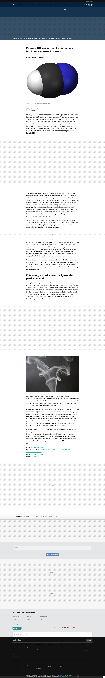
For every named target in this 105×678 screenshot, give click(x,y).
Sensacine (38, 647)
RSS (71, 627)
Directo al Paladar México (52, 665)
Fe (27, 622)
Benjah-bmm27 (38, 454)
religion (14, 622)
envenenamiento (48, 516)
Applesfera (15, 651)
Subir (88, 640)
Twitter (40, 57)
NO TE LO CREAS (64, 5)
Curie (55, 516)
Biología (28, 619)
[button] (34, 109)
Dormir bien (57, 607)
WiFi (30, 38)
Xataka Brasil (16, 667)
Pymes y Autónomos (85, 649)
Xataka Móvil (16, 649)
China (44, 38)
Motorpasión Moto (64, 649)
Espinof (38, 649)
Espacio (54, 38)
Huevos (59, 38)
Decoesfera (74, 649)
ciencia (42, 622)
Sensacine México (40, 665)
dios (41, 624)
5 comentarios (31, 57)
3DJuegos (27, 647)
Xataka (14, 647)
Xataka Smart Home (16, 653)
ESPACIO (31, 5)
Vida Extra (27, 649)
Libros (34, 38)
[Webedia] (89, 1)
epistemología (16, 624)
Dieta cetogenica (38, 607)
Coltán (30, 607)
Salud (41, 619)
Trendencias (74, 647)
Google (64, 38)
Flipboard (87, 5)
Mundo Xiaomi (16, 656)
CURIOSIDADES (53, 5)
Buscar (89, 634)
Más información (63, 676)
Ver (53, 554)
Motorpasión (63, 647)
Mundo (70, 38)
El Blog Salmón (86, 647)
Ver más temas (17, 628)
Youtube (91, 5)
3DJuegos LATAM (28, 665)
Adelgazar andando (48, 607)
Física (33, 516)
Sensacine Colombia (38, 667)
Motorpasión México (63, 665)
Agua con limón (65, 607)
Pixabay (35, 456)
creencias (29, 624)
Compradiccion (75, 651)
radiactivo (39, 516)
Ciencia (25, 38)
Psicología (29, 616)
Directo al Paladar (52, 647)
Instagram (89, 5)
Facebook (84, 5)
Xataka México (16, 665)
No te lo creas (43, 616)
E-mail (44, 57)
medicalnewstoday (38, 447)
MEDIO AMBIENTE (41, 5)
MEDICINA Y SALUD (21, 5)
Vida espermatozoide (76, 607)
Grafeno (25, 607)
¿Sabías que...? (16, 616)
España (39, 38)
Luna (49, 38)
